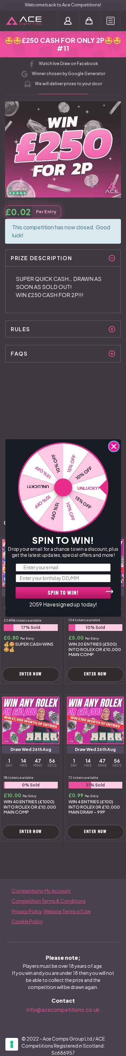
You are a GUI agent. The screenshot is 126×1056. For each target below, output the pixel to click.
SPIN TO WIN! (63, 593)
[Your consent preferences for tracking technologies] (11, 1044)
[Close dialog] (114, 446)
